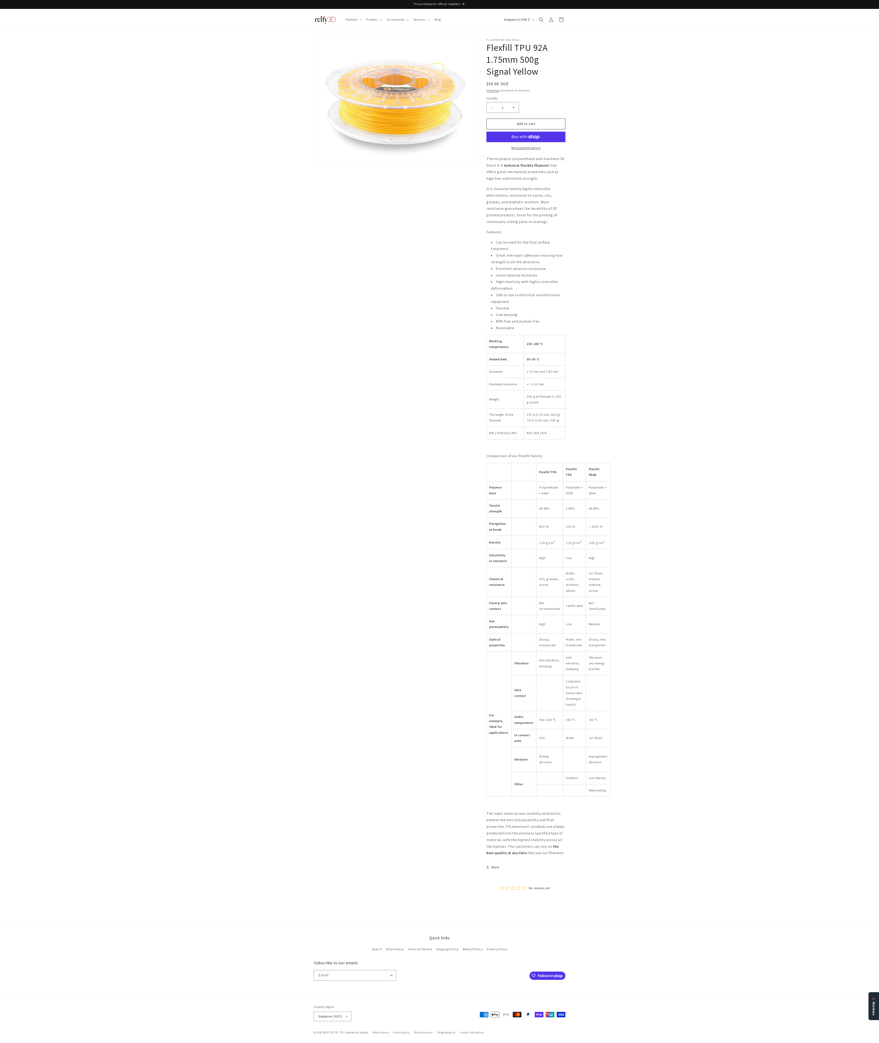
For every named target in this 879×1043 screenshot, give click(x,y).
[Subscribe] (391, 975)
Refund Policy (473, 949)
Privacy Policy (497, 949)
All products (395, 949)
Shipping (492, 90)
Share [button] (495, 867)
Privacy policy (401, 1032)
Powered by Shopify (356, 1032)
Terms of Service (420, 949)
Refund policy (381, 1032)
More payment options (526, 147)
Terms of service (423, 1032)
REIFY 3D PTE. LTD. (334, 1032)
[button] (353, 19)
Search (377, 949)
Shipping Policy (447, 949)
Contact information (472, 1032)
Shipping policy (446, 1032)
